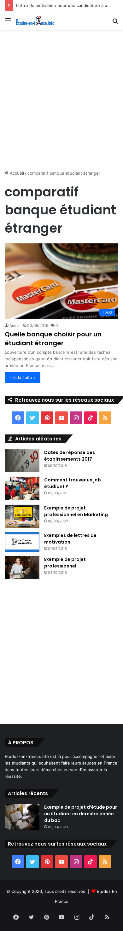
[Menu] (8, 23)
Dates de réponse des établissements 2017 (69, 455)
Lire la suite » (22, 377)
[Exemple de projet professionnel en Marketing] (22, 516)
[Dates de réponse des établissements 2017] (22, 460)
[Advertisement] (61, 97)
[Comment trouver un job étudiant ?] (22, 488)
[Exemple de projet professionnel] (22, 567)
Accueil (16, 173)
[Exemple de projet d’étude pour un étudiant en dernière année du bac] (22, 817)
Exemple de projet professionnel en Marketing (76, 511)
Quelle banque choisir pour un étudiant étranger (53, 338)
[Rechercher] (115, 23)
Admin (14, 325)
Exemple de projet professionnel (65, 562)
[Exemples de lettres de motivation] (22, 542)
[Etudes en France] (35, 20)
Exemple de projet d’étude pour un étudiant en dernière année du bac (80, 813)
